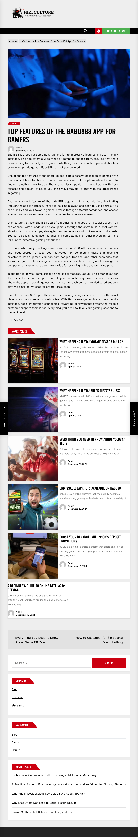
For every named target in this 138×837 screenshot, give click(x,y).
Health (16, 749)
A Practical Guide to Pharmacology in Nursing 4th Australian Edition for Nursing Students (69, 784)
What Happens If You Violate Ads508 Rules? (91, 341)
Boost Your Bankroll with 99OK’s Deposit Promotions (90, 538)
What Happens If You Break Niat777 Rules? (90, 390)
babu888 (58, 201)
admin (19, 147)
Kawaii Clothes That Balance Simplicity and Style (43, 812)
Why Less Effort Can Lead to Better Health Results (44, 803)
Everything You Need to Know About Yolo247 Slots (92, 441)
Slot (14, 734)
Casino (14, 123)
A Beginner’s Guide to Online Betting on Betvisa (37, 587)
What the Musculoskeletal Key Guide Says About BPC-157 (48, 793)
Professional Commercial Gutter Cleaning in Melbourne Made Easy (54, 775)
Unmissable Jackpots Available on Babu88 (90, 488)
